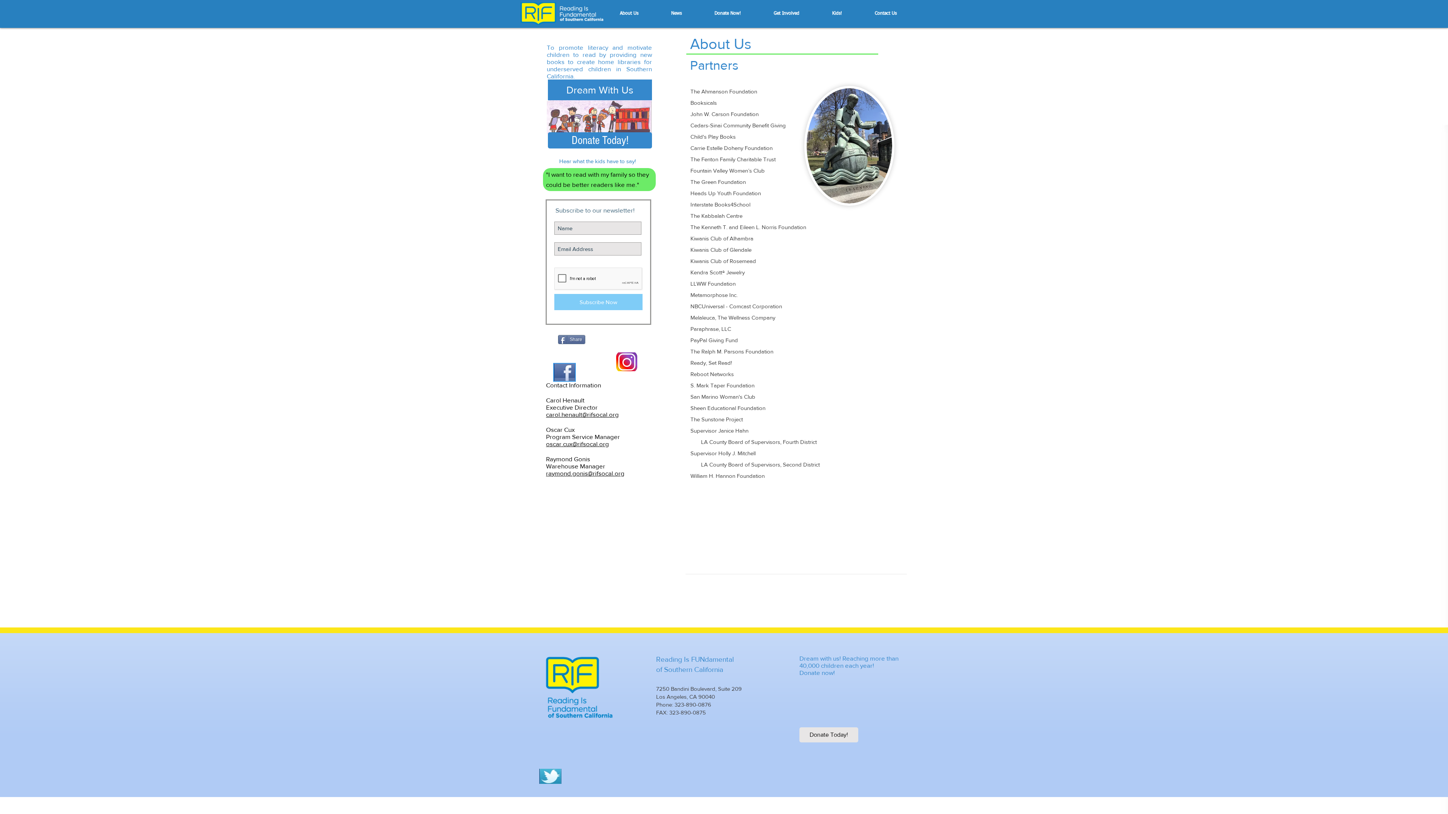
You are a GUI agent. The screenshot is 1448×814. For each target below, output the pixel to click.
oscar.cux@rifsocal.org (577, 443)
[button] (641, 13)
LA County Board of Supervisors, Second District (755, 464)
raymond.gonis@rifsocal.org (585, 473)
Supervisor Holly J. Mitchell (723, 453)
